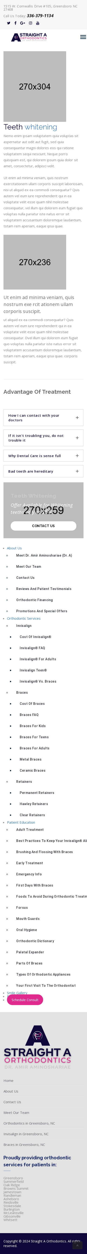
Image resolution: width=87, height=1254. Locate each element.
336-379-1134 (40, 15)
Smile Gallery (17, 992)
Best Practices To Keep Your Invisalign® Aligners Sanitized (50, 841)
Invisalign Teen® (33, 670)
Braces (22, 692)
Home (8, 1080)
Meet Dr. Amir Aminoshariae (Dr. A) (44, 555)
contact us (43, 526)
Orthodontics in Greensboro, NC (29, 1123)
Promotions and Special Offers (42, 611)
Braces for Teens (34, 737)
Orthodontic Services (24, 618)
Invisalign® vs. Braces (38, 681)
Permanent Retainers (37, 793)
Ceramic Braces (32, 770)
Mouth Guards (28, 919)
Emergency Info (29, 874)
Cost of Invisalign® (36, 637)
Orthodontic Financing (34, 600)
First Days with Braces (34, 885)
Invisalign (24, 626)
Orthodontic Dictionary (35, 941)
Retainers (24, 781)
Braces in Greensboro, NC (24, 1144)
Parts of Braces (29, 963)
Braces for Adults (35, 748)
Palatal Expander (30, 952)
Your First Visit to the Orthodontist (46, 985)
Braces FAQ (29, 715)
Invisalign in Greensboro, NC (25, 1134)
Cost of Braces (32, 704)
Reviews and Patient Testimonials (43, 589)
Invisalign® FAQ (32, 648)
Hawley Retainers (34, 804)
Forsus (22, 907)
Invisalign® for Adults (38, 659)
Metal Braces (31, 759)
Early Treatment (29, 863)
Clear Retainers (32, 815)
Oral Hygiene (26, 930)
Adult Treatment (30, 830)
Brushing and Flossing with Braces (44, 852)
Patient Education (21, 822)
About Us (14, 548)
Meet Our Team (28, 566)
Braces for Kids (33, 726)
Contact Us (25, 578)
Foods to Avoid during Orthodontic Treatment (50, 896)
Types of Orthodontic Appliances (43, 974)
